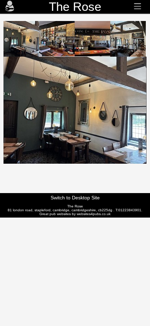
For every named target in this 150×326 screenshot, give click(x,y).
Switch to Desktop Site (75, 197)
